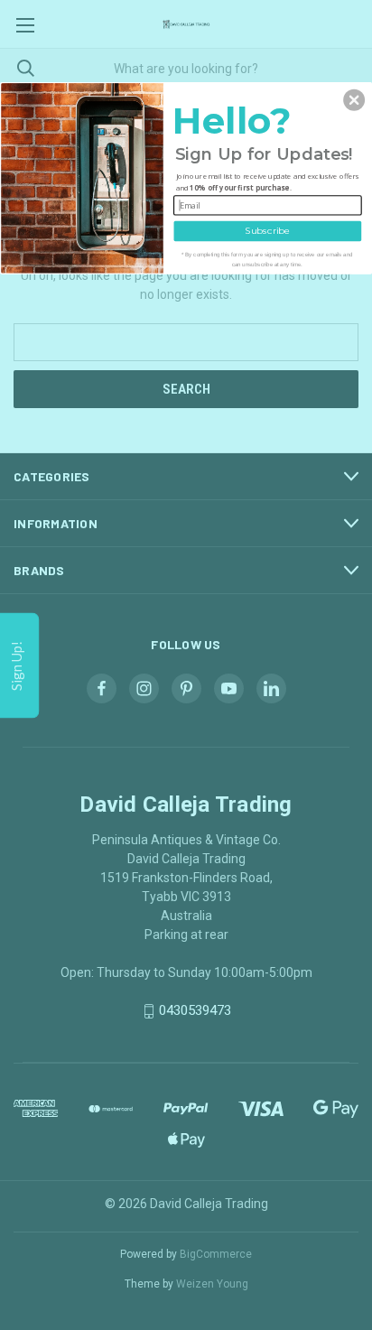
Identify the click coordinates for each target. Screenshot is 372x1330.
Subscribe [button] (267, 230)
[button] (354, 99)
